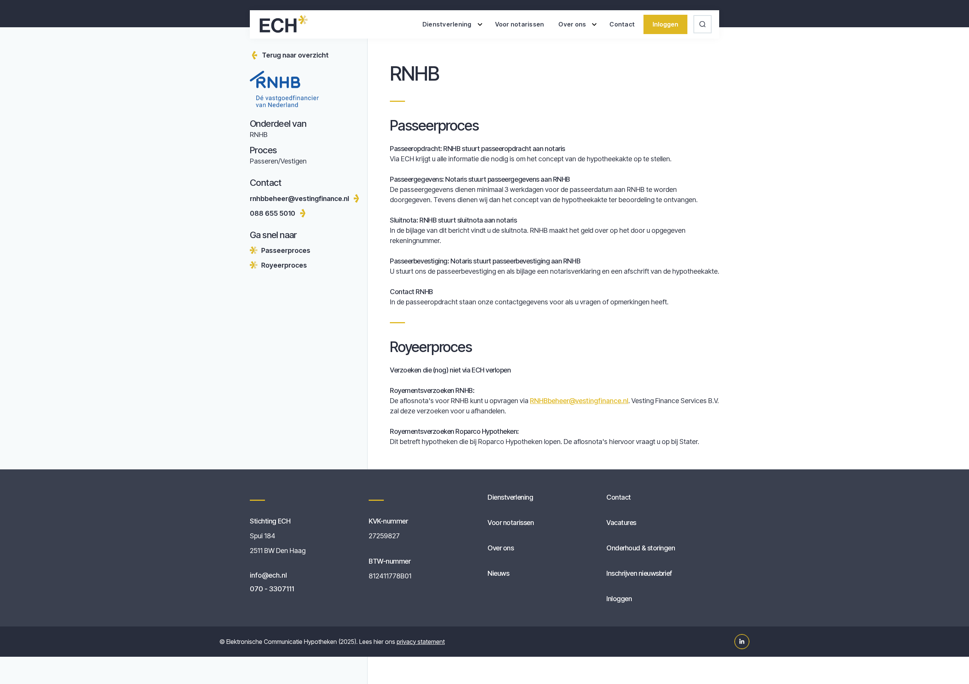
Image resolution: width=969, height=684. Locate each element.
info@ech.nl (268, 575)
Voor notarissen (519, 24)
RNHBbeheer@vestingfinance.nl (579, 401)
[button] (451, 24)
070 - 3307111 (272, 589)
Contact (622, 24)
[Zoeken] (703, 24)
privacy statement (421, 641)
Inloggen (665, 24)
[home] (282, 24)
